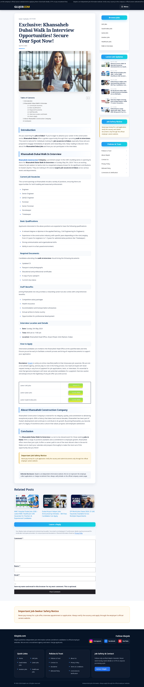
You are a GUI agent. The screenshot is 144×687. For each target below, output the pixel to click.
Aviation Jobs (105, 37)
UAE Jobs (104, 24)
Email (17, 575)
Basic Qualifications (35, 108)
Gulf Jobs (26, 19)
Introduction (28, 101)
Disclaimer (54, 667)
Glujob (30, 363)
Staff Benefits (34, 112)
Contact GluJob (102, 669)
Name (17, 566)
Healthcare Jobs (106, 42)
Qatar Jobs (104, 33)
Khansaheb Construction (28, 160)
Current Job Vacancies (36, 105)
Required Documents (36, 110)
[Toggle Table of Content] (87, 98)
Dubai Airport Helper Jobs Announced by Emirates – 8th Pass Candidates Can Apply (54, 513)
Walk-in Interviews (107, 46)
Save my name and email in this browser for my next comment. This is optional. (45, 586)
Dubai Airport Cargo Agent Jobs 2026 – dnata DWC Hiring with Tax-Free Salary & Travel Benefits (118, 110)
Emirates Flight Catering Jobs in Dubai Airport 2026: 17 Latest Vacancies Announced (119, 101)
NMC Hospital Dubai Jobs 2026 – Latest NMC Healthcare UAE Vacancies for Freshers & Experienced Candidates (26, 514)
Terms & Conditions (77, 667)
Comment (18, 538)
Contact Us (105, 159)
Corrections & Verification (109, 172)
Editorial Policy (106, 168)
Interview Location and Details (38, 114)
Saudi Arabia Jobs (106, 29)
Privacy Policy (79, 533)
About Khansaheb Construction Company (37, 119)
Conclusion (27, 121)
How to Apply (33, 116)
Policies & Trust (106, 151)
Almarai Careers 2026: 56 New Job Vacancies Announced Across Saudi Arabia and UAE (118, 65)
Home (20, 19)
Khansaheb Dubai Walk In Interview (35, 103)
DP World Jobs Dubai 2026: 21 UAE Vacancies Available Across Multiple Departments (82, 513)
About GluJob (105, 155)
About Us (74, 658)
